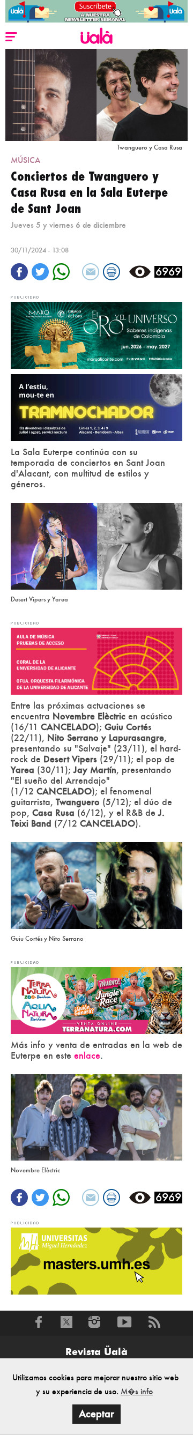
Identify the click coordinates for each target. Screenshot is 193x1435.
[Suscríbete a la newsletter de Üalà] (96, 11)
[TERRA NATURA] (96, 999)
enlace (87, 1055)
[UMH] (96, 1260)
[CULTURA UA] (96, 660)
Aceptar (96, 1414)
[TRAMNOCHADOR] (96, 406)
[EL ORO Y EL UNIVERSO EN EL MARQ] (96, 334)
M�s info (137, 1391)
